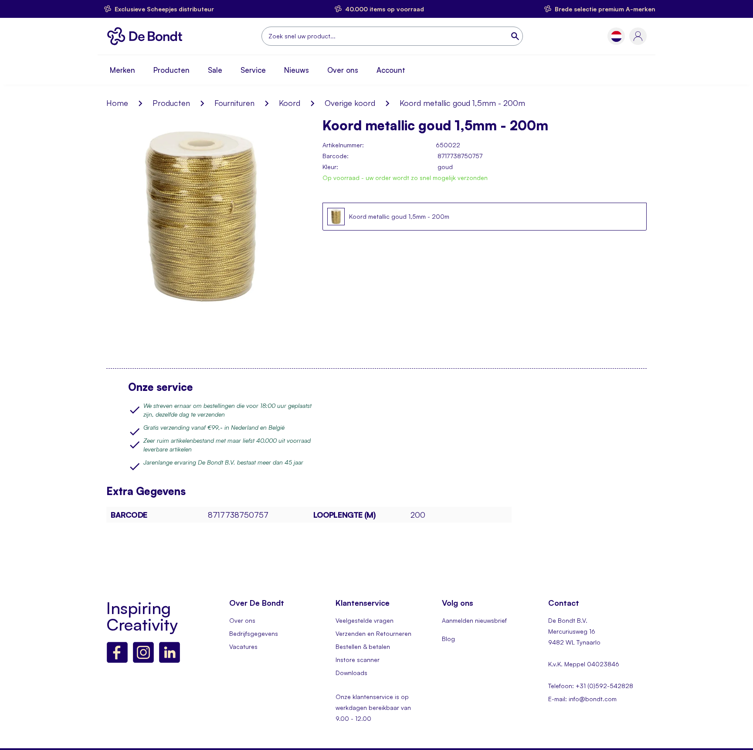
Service (253, 70)
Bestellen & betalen (363, 646)
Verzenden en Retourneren (373, 633)
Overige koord (350, 103)
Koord (289, 103)
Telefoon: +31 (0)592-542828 (590, 685)
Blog (448, 638)
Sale (215, 70)
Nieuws (296, 70)
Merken (122, 70)
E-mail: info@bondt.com (582, 698)
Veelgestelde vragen (364, 620)
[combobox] (392, 36)
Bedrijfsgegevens (253, 633)
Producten (171, 70)
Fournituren (234, 103)
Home (117, 103)
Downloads (351, 672)
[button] (616, 36)
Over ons (342, 70)
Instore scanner (358, 659)
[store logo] (147, 36)
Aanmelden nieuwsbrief (474, 620)
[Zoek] (516, 36)
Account (390, 70)
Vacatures (243, 646)
